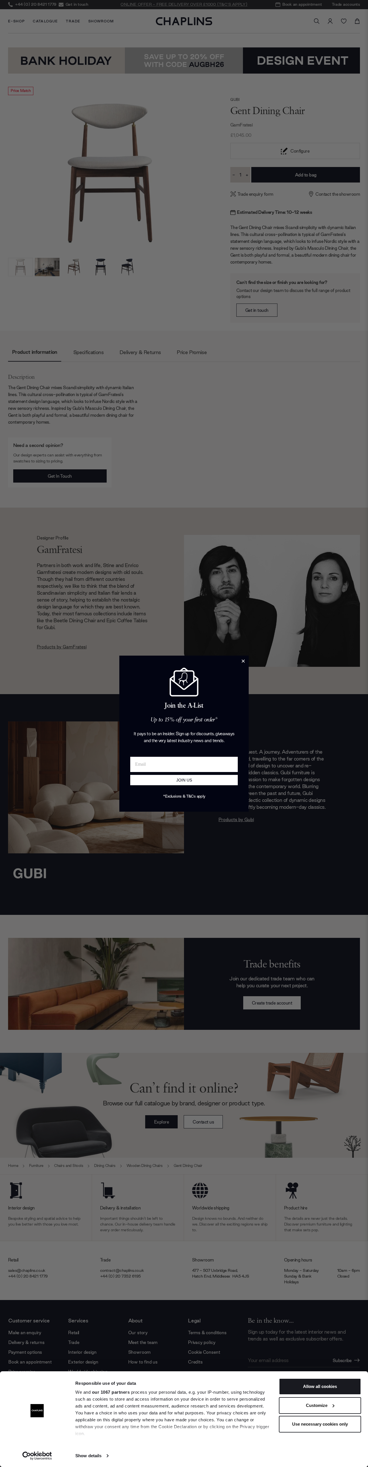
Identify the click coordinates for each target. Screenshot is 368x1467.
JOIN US (184, 780)
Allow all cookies (320, 1386)
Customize (316, 1405)
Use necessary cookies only (320, 1424)
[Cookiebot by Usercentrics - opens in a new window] (37, 1455)
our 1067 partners (111, 1392)
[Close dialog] (243, 661)
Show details (88, 1455)
